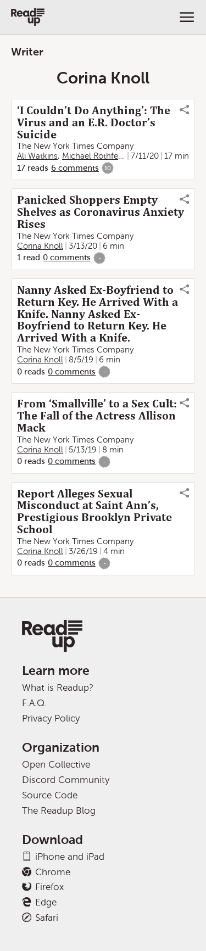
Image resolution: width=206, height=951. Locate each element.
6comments (75, 168)
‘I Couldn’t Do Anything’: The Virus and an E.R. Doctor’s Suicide (93, 122)
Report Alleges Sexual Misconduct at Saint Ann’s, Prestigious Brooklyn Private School (94, 511)
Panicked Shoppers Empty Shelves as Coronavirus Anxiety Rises (100, 212)
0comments (67, 257)
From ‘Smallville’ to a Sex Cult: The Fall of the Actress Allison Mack (97, 415)
